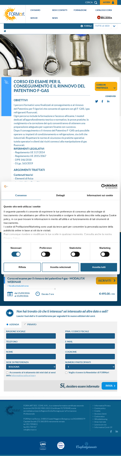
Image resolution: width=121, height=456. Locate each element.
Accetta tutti (99, 267)
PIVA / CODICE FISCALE (77, 331)
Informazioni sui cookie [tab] (100, 195)
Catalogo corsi (103, 10)
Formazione (80, 10)
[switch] (45, 254)
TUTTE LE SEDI (102, 26)
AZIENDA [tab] (14, 324)
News (55, 18)
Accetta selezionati (60, 267)
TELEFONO (11, 341)
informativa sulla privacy (23, 375)
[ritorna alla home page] (13, 14)
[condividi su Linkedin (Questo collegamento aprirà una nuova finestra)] (108, 101)
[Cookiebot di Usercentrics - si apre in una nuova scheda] (103, 186)
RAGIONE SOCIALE (16, 331)
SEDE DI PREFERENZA (17, 362)
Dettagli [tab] (60, 195)
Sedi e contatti (59, 10)
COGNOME (71, 352)
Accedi (106, 2)
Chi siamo (35, 10)
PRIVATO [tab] (31, 324)
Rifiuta (22, 267)
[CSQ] (43, 446)
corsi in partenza (102, 86)
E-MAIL (69, 341)
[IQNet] (60, 445)
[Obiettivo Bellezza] (104, 17)
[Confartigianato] (86, 445)
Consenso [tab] (21, 195)
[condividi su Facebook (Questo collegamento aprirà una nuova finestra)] (102, 101)
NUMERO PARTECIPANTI (78, 362)
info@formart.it (29, 430)
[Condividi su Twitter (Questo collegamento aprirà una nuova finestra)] (96, 101)
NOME (9, 352)
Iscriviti (104, 280)
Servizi (33, 18)
